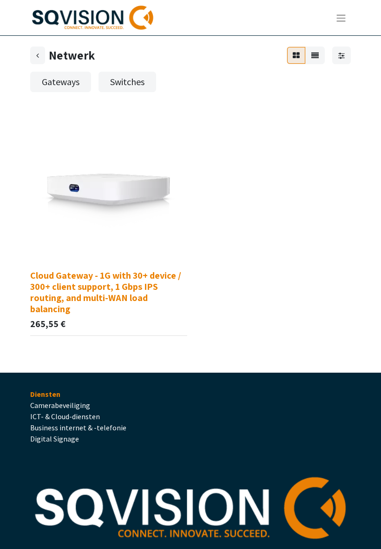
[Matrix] (296, 55)
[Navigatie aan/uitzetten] (341, 17)
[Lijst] (315, 55)
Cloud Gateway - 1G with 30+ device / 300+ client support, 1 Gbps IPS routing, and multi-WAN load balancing (105, 292)
